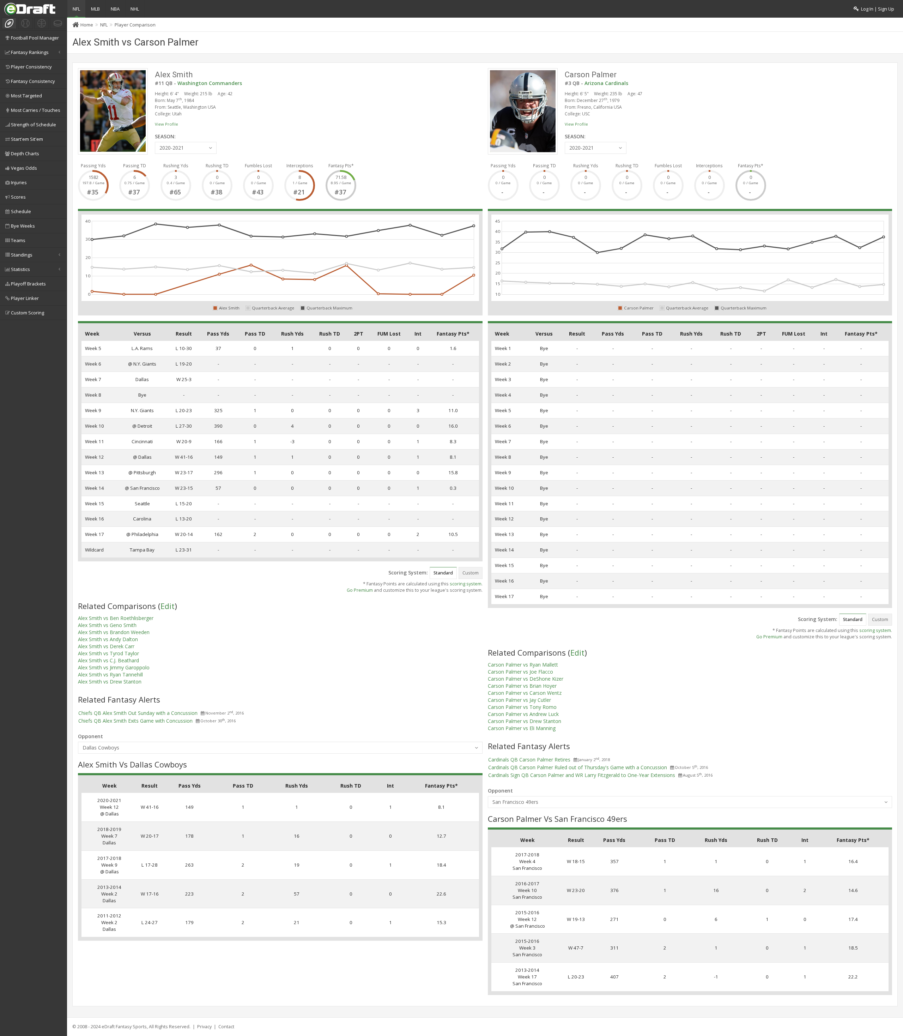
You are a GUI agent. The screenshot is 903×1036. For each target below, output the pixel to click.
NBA (115, 9)
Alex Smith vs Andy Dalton (108, 639)
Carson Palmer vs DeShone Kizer (525, 678)
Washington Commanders (209, 83)
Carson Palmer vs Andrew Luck (523, 714)
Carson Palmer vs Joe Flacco (520, 671)
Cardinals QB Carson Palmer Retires (529, 759)
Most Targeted (26, 95)
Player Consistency (31, 67)
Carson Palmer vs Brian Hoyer (522, 685)
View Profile (166, 124)
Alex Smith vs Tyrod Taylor (108, 653)
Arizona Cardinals (606, 83)
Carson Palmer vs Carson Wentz (525, 692)
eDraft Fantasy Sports (124, 1027)
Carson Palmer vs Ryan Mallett (523, 664)
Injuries (19, 182)
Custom (470, 573)
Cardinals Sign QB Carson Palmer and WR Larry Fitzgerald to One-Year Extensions (581, 775)
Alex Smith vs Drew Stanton (109, 681)
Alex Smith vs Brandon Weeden (114, 632)
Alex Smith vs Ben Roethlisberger (115, 618)
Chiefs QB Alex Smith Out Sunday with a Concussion (138, 713)
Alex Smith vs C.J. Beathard (108, 660)
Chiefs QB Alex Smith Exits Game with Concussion (135, 720)
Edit (167, 606)
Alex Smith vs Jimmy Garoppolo (114, 667)
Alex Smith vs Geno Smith (107, 625)
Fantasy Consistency (33, 81)
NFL (76, 9)
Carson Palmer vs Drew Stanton (524, 721)
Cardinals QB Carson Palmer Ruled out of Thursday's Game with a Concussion (577, 767)
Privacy (204, 1027)
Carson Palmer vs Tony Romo (522, 707)
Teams (18, 240)
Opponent (90, 736)
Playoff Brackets (28, 284)
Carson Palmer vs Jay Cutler (519, 700)
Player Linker (25, 298)
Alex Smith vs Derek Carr (106, 646)
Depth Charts (25, 153)
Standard (443, 573)
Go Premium (360, 590)
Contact (226, 1027)
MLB (95, 9)
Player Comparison (135, 25)
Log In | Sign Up (876, 9)
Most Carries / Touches (35, 110)
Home (86, 25)
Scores (18, 197)
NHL (135, 9)
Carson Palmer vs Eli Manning (522, 728)
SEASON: (165, 136)
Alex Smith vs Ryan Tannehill (110, 674)
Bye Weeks (23, 226)
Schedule (21, 211)
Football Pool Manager (35, 38)
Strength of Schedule (33, 124)
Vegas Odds (24, 168)
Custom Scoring (27, 312)
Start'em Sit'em (27, 139)
